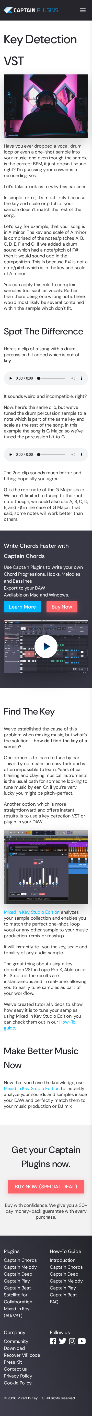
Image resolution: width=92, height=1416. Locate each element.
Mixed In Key (27, 1398)
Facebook (53, 1341)
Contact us (15, 1369)
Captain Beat (17, 1288)
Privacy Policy (18, 1376)
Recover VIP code (22, 1355)
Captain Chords (20, 1260)
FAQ (54, 1302)
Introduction (62, 1260)
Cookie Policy (18, 1383)
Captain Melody (20, 1267)
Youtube (82, 1341)
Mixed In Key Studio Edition (32, 912)
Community (16, 1341)
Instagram (72, 1341)
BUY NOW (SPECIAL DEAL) (46, 1186)
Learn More (22, 606)
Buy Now (62, 606)
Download (14, 1348)
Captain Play (17, 1281)
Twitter (62, 1341)
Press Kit (13, 1362)
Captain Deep (18, 1274)
